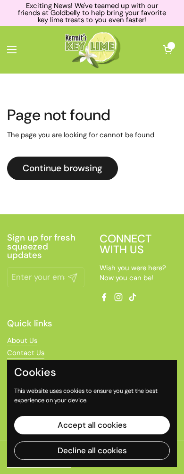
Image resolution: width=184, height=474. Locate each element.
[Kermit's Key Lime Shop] (92, 49)
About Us (22, 340)
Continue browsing (62, 168)
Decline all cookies (92, 450)
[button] (167, 49)
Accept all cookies (92, 425)
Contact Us (25, 353)
